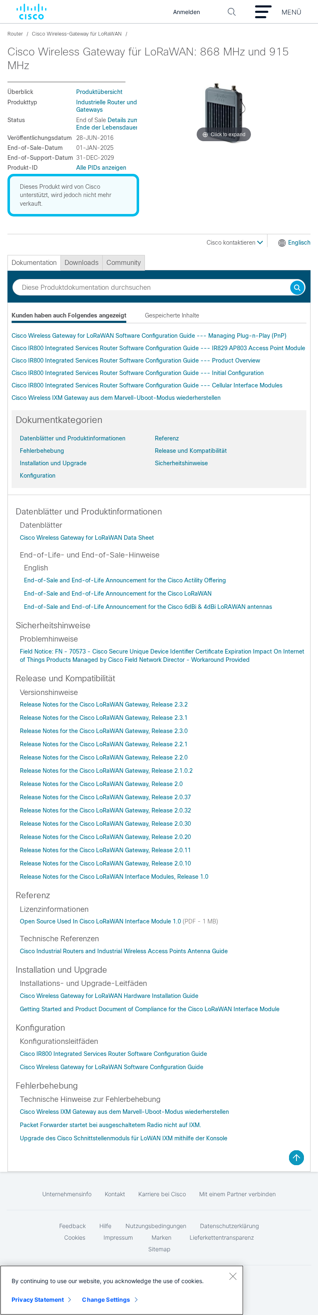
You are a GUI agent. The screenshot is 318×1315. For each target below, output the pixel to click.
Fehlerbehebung (42, 450)
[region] (121, 1290)
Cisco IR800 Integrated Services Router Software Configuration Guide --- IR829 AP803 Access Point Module (158, 348)
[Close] (233, 1276)
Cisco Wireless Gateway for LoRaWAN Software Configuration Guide (111, 1067)
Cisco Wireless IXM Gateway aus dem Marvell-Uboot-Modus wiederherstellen (116, 397)
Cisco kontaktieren (232, 242)
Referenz (167, 438)
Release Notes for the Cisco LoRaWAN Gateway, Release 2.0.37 (105, 797)
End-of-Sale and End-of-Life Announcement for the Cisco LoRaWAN (118, 593)
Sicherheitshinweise (181, 463)
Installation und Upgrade (53, 463)
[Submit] (297, 288)
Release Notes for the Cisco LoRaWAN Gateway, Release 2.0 (101, 784)
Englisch (299, 242)
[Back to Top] (296, 1157)
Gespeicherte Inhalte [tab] (172, 315)
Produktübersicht (99, 92)
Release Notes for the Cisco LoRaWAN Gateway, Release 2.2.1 (104, 744)
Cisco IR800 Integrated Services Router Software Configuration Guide (113, 1054)
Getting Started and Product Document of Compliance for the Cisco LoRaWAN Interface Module (149, 1009)
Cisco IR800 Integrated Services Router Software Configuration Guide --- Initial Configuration (138, 373)
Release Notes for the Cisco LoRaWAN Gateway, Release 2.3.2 (104, 704)
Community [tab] (123, 262)
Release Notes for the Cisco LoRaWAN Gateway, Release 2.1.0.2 (106, 770)
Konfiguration (37, 475)
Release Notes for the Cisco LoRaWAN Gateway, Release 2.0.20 (105, 837)
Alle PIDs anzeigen (101, 167)
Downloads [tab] (82, 262)
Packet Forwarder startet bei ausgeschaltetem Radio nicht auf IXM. (110, 1125)
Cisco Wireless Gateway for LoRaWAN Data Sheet (87, 537)
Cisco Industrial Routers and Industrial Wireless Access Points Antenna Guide (124, 951)
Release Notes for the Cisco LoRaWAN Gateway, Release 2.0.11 (105, 850)
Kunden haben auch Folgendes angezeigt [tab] (69, 315)
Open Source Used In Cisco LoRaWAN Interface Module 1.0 (101, 921)
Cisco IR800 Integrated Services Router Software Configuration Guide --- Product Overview (136, 360)
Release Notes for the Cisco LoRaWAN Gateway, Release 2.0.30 (105, 823)
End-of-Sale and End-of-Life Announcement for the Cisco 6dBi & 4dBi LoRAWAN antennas (148, 606)
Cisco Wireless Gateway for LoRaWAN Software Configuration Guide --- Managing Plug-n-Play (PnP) (149, 335)
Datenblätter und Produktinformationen (72, 438)
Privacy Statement (38, 1299)
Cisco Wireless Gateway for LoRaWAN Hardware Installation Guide (109, 996)
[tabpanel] (159, 367)
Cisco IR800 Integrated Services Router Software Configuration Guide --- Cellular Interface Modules (147, 385)
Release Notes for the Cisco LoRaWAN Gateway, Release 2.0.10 (105, 863)
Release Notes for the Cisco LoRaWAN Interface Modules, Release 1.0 (114, 876)
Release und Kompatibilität (191, 450)
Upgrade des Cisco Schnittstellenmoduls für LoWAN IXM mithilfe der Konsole (123, 1138)
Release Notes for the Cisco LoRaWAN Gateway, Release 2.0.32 (105, 810)
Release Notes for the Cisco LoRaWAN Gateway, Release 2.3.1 (104, 717)
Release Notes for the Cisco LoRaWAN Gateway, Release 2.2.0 (104, 757)
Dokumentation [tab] (34, 262)
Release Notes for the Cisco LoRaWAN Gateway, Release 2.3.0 (104, 731)
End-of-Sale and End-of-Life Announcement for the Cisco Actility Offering (125, 580)
